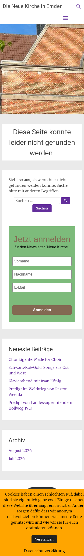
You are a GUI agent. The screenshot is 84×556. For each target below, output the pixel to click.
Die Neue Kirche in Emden (33, 6)
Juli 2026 (17, 458)
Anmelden (42, 310)
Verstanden (44, 539)
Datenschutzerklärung (44, 551)
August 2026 (20, 450)
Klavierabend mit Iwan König (35, 381)
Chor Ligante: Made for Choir (35, 359)
